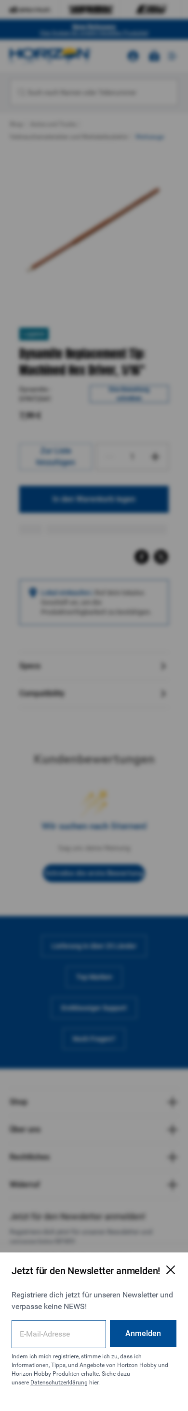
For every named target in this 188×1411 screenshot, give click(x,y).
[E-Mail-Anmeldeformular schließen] (170, 1270)
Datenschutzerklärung (59, 1382)
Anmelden (143, 1333)
